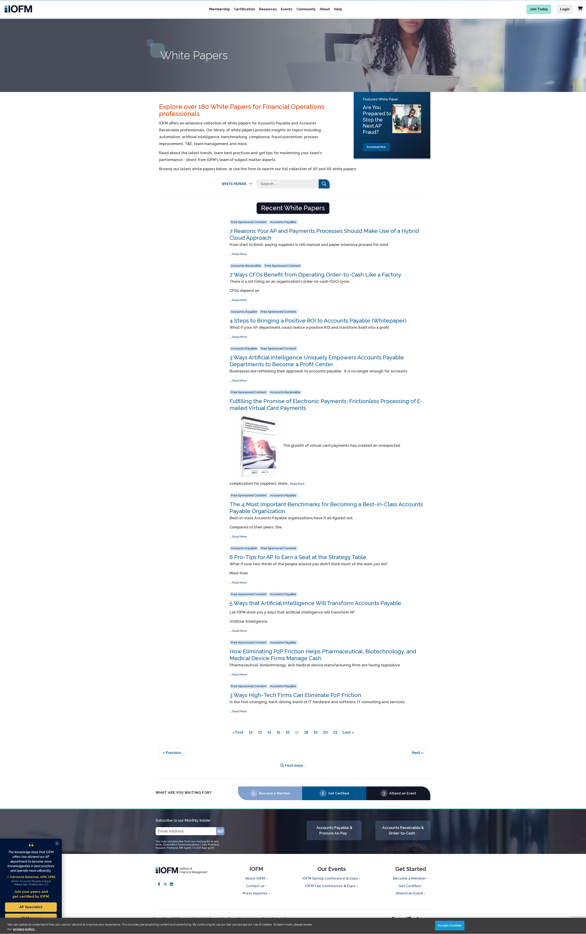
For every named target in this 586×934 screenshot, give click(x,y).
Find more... (295, 765)
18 (306, 732)
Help (338, 9)
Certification (244, 9)
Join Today (539, 9)
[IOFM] (41, 9)
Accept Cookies (450, 925)
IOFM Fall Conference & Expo (330, 886)
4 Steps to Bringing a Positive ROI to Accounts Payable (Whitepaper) (318, 320)
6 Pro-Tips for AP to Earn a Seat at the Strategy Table (298, 557)
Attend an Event (402, 793)
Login (565, 9)
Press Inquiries (256, 893)
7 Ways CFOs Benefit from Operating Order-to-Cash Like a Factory (315, 274)
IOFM (256, 869)
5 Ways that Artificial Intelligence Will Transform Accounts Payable (315, 603)
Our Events (331, 869)
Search (324, 184)
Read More (239, 254)
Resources (268, 9)
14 (269, 732)
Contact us (255, 886)
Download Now (376, 146)
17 (297, 732)
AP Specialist (30, 907)
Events (286, 9)
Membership (219, 9)
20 (325, 732)
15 (278, 732)
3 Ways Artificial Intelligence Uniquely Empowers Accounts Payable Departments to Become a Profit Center (317, 361)
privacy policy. (24, 929)
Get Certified (338, 793)
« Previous (172, 753)
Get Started (410, 869)
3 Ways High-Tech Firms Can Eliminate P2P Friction (295, 695)
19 (315, 732)
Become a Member (274, 793)
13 (260, 732)
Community (306, 9)
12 (251, 732)
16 (288, 732)
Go (220, 831)
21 (335, 732)
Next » (417, 753)
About (325, 9)
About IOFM (255, 878)
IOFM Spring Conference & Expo (331, 878)
